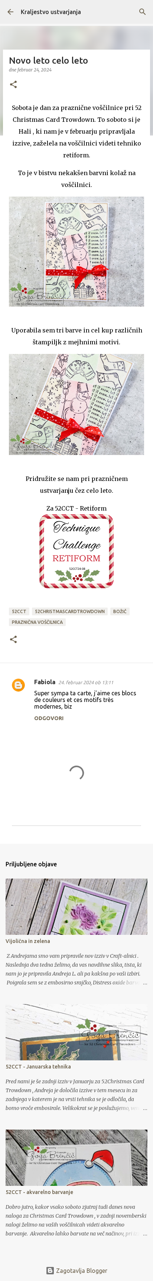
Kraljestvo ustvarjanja (51, 12)
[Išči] (142, 12)
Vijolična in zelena (28, 941)
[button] (13, 85)
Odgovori (49, 718)
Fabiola (44, 682)
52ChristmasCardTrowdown (70, 611)
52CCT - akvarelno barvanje (39, 1192)
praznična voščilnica (37, 622)
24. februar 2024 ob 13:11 (85, 682)
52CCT (19, 611)
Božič (120, 611)
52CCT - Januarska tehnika (38, 1067)
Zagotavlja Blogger (81, 1270)
